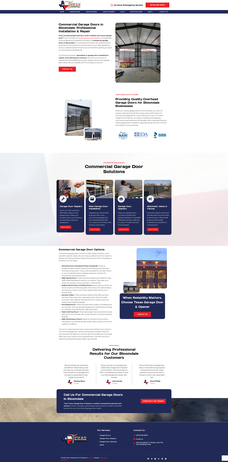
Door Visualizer (136, 12)
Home (62, 12)
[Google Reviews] (158, 458)
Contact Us (163, 12)
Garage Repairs (91, 12)
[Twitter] (151, 458)
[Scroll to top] (223, 455)
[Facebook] (148, 458)
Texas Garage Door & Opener (90, 38)
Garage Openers (109, 12)
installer (118, 113)
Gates (122, 12)
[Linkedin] (162, 458)
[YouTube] (165, 458)
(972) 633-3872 (157, 5)
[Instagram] (155, 458)
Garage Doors (75, 12)
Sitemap (90, 458)
